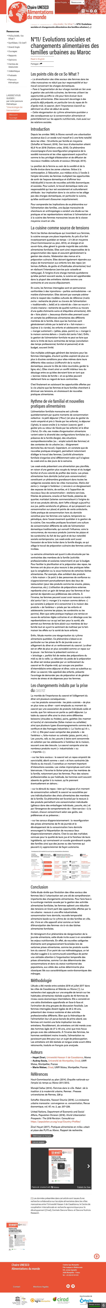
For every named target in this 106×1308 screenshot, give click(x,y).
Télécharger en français (42, 1135)
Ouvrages (12, 51)
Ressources (76, 2)
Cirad (77, 1060)
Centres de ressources (13, 65)
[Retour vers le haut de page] (97, 1256)
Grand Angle (14, 47)
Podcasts (12, 75)
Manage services (94, 1304)
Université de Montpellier (60, 1060)
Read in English (38, 58)
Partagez (35, 63)
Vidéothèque (14, 71)
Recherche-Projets (58, 2)
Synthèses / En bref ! (17, 42)
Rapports (12, 55)
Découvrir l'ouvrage (13, 116)
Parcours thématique (13, 81)
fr (83, 10)
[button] (69, 2)
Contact (16, 1286)
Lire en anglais (38, 1142)
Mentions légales (41, 1286)
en (87, 10)
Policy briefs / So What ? (16, 37)
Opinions (12, 59)
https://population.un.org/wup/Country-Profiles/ (56, 1121)
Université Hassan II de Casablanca (65, 1057)
